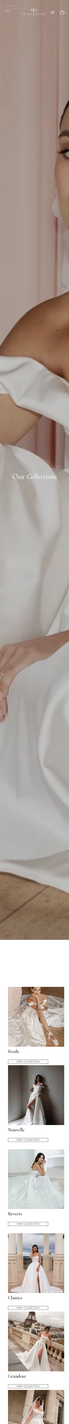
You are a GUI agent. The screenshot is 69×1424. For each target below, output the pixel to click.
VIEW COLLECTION (28, 1061)
